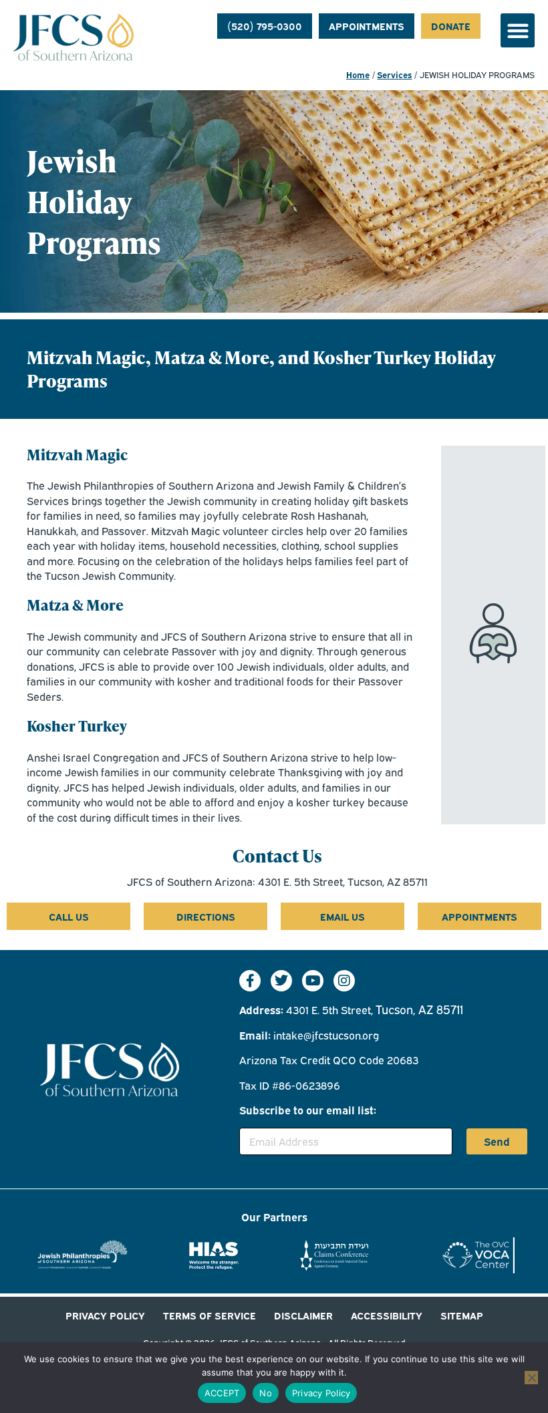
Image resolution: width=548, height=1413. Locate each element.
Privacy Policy (321, 1393)
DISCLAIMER (303, 1314)
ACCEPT (222, 1393)
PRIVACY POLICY (105, 1314)
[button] (518, 30)
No (265, 1393)
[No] (531, 1377)
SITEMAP (461, 1314)
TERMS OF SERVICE (209, 1314)
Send (497, 1141)
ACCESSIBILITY (386, 1314)
